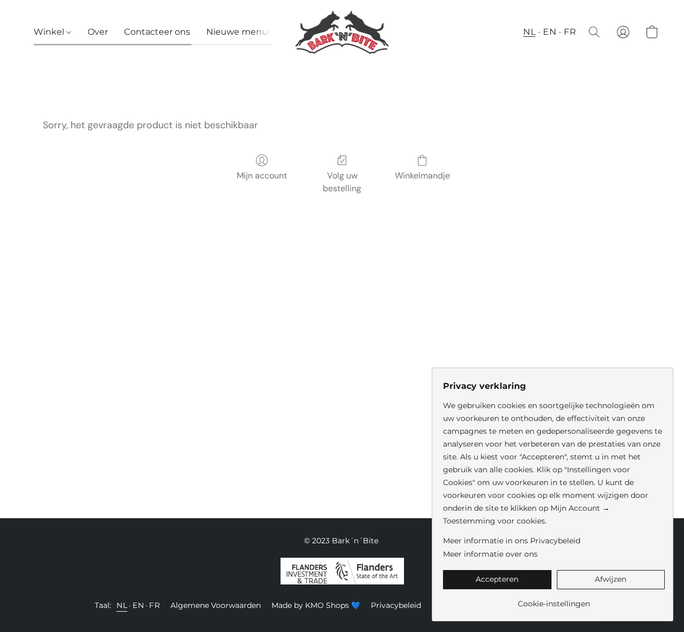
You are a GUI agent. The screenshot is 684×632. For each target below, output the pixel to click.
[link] (554, 599)
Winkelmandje (422, 175)
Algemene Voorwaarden (215, 605)
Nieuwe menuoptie (248, 32)
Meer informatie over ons (490, 554)
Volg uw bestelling (342, 182)
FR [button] (570, 32)
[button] (342, 32)
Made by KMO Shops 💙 (315, 605)
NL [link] (121, 605)
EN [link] (138, 605)
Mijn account (262, 175)
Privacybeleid (396, 605)
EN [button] (549, 32)
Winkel (50, 32)
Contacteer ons (157, 32)
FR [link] (154, 605)
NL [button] (529, 32)
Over (98, 32)
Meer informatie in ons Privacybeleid (511, 540)
